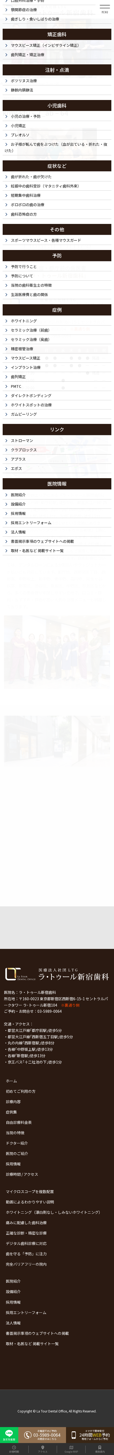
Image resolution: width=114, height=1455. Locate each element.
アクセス (42, 1451)
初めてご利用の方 (21, 1091)
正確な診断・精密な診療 (26, 1233)
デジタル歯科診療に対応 (26, 1243)
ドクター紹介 (17, 1143)
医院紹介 (13, 1281)
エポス (16, 468)
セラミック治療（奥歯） (31, 339)
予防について (22, 275)
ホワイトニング (24, 320)
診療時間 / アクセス (22, 1174)
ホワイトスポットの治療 (31, 404)
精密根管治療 (22, 348)
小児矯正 (18, 125)
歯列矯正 (18, 376)
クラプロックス (24, 449)
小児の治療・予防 (26, 116)
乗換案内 (100, 1451)
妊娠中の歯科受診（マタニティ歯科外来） (46, 186)
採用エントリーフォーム (26, 1312)
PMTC (16, 386)
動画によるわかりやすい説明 (30, 1201)
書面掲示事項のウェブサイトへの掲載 (37, 1333)
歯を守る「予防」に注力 (26, 1253)
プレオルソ (20, 134)
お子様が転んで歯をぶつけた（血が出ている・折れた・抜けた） (56, 147)
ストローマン (22, 440)
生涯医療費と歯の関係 (29, 294)
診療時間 (14, 1451)
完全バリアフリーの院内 (26, 1264)
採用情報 (13, 1163)
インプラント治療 (26, 367)
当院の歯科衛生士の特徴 (31, 285)
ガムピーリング (24, 414)
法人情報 (13, 1322)
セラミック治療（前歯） (31, 330)
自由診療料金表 (19, 1122)
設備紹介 (13, 1291)
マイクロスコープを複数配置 (30, 1191)
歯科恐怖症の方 (24, 214)
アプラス (18, 459)
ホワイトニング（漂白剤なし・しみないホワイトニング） (54, 1212)
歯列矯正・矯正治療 (27, 54)
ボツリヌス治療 (24, 80)
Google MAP (71, 1451)
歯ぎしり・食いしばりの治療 (35, 19)
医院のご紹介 (17, 1153)
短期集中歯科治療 (26, 195)
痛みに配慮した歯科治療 (26, 1222)
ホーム (11, 1080)
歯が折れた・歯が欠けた (31, 176)
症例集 (11, 1112)
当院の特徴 (15, 1132)
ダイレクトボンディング (31, 395)
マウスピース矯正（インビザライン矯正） (46, 45)
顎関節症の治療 (24, 9)
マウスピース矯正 (25, 358)
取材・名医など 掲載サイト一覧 (32, 1343)
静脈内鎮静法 (22, 90)
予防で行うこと (24, 266)
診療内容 (13, 1101)
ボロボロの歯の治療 (27, 204)
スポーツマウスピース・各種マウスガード (46, 240)
